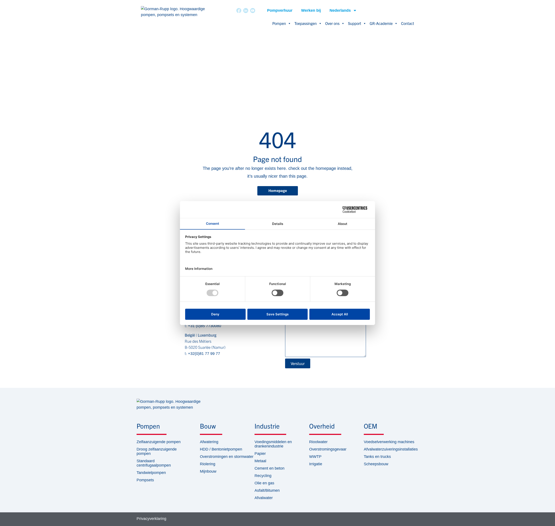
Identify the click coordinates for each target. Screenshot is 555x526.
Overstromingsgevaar (327, 449)
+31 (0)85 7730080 (204, 326)
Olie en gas (264, 483)
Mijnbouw (208, 471)
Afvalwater (264, 498)
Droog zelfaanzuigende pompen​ (157, 451)
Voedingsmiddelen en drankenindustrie (273, 444)
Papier (260, 453)
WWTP (315, 456)
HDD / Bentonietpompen (221, 449)
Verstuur (298, 363)
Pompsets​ (145, 480)
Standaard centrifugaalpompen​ (154, 463)
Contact (407, 23)
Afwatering (209, 442)
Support (354, 23)
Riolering (207, 464)
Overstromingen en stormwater (226, 456)
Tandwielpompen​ (151, 472)
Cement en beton (269, 468)
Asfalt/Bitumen (267, 490)
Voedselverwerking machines (389, 442)
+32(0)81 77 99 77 (204, 353)
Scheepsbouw (376, 464)
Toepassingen (305, 23)
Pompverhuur (279, 10)
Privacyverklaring (151, 518)
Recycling (263, 476)
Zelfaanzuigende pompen (159, 442)
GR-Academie (381, 23)
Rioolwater (318, 442)
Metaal (260, 461)
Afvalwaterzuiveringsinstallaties (391, 449)
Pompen (279, 23)
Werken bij (311, 10)
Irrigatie (315, 464)
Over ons (332, 23)
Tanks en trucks (377, 456)
